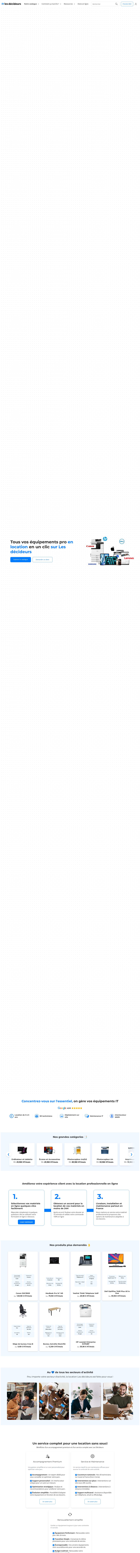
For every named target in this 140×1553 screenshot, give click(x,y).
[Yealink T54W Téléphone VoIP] (85, 1276)
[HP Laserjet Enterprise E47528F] (85, 1326)
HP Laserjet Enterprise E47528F (86, 1343)
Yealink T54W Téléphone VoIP (86, 1293)
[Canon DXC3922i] (23, 1276)
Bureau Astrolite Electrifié (54, 1344)
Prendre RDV (127, 4)
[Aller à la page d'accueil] (11, 4)
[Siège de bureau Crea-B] (23, 1326)
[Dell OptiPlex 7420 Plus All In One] (117, 1276)
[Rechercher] (116, 4)
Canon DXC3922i (23, 1293)
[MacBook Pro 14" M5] (54, 1276)
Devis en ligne (83, 4)
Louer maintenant (26, 1222)
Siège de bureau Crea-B (23, 1344)
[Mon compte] (136, 4)
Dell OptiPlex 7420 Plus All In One (117, 1292)
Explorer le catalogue (20, 559)
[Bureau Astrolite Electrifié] (54, 1326)
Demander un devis (42, 560)
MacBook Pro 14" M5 (54, 1293)
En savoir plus (47, 1502)
